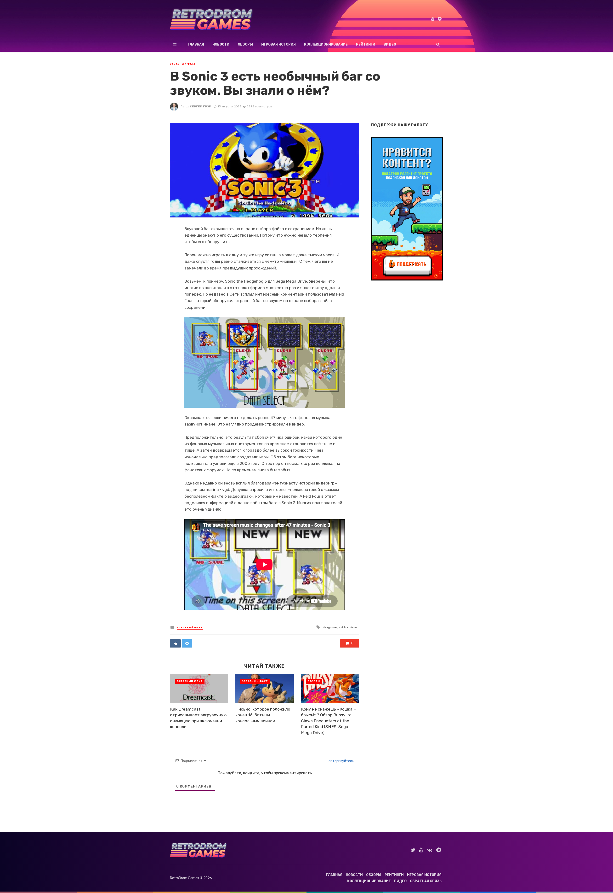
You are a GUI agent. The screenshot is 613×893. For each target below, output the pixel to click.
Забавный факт (183, 64)
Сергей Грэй (200, 106)
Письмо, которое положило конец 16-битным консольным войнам (262, 715)
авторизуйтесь (341, 761)
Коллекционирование (326, 44)
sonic (355, 627)
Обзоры (245, 44)
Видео (390, 44)
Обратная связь (426, 881)
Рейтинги (365, 44)
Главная (196, 44)
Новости (220, 44)
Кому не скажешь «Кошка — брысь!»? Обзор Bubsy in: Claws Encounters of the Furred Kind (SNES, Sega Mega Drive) (329, 721)
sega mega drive (336, 627)
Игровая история (278, 44)
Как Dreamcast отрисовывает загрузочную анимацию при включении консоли (198, 718)
